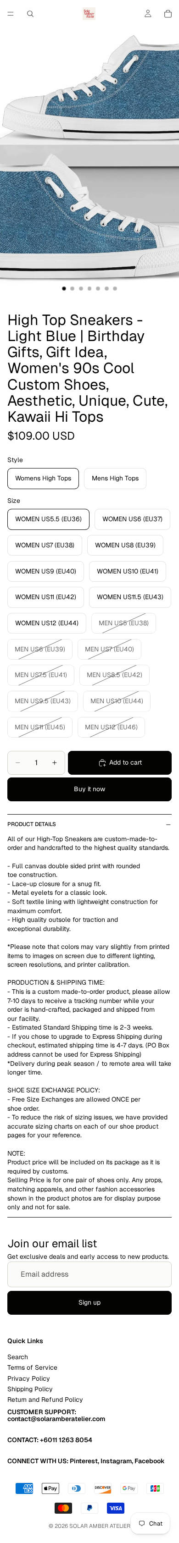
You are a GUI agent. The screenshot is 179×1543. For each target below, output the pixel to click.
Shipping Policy (30, 1389)
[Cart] (168, 14)
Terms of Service (32, 1367)
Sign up (89, 1302)
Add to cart (125, 762)
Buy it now (89, 789)
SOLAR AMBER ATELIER (99, 1526)
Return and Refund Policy (45, 1399)
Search (17, 1357)
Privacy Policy (28, 1378)
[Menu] (10, 13)
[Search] (30, 14)
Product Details (31, 824)
